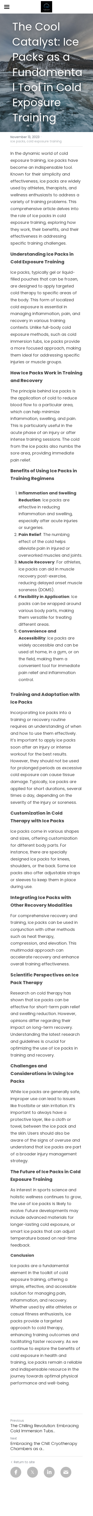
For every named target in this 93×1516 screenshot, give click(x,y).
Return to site (24, 1462)
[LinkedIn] (49, 1472)
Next (13, 1438)
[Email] (65, 1472)
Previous (17, 1420)
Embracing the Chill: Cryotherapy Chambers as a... (43, 1446)
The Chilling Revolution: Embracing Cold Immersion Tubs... (44, 1428)
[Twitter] (32, 1472)
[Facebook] (15, 1472)
